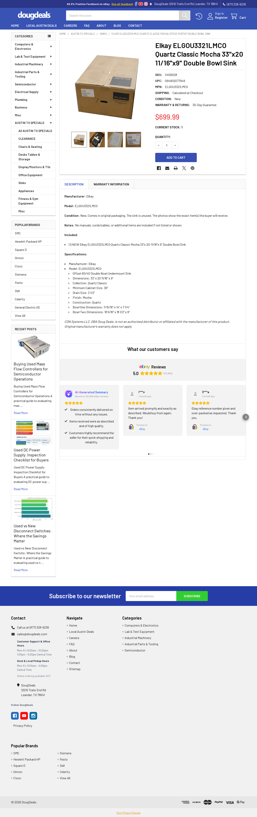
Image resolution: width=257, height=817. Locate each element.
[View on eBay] (132, 394)
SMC (18, 233)
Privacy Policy (22, 725)
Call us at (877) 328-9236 (33, 627)
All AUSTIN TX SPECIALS (35, 131)
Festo (19, 282)
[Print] (175, 168)
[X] (184, 168)
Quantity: (163, 137)
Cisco (18, 266)
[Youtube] (24, 716)
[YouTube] (141, 4)
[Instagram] (146, 4)
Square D (21, 250)
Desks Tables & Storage (29, 157)
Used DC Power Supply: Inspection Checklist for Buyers (31, 454)
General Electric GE (27, 307)
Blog (117, 25)
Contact (135, 25)
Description (74, 184)
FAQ (86, 25)
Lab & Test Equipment (30, 56)
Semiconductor (25, 84)
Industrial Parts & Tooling (27, 74)
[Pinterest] (192, 168)
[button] (59, 417)
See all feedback (122, 4)
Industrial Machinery (29, 64)
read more (21, 413)
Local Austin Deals (41, 25)
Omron (19, 258)
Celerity (20, 299)
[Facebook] (136, 4)
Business (21, 107)
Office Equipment (30, 175)
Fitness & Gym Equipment (28, 201)
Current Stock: (169, 127)
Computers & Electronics (24, 46)
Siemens (21, 274)
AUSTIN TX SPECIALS (29, 123)
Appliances (26, 191)
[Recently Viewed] (200, 16)
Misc (18, 115)
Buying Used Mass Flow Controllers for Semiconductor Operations (31, 371)
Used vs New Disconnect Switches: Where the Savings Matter (32, 533)
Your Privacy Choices (128, 812)
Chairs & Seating (30, 146)
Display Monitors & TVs (34, 167)
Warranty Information (111, 184)
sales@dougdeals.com (32, 634)
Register (221, 17)
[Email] (167, 168)
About (101, 25)
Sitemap (75, 669)
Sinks (22, 183)
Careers (70, 25)
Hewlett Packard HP (28, 241)
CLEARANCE (27, 138)
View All (20, 315)
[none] (106, 85)
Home (15, 25)
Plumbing (21, 99)
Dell (17, 291)
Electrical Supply (26, 92)
